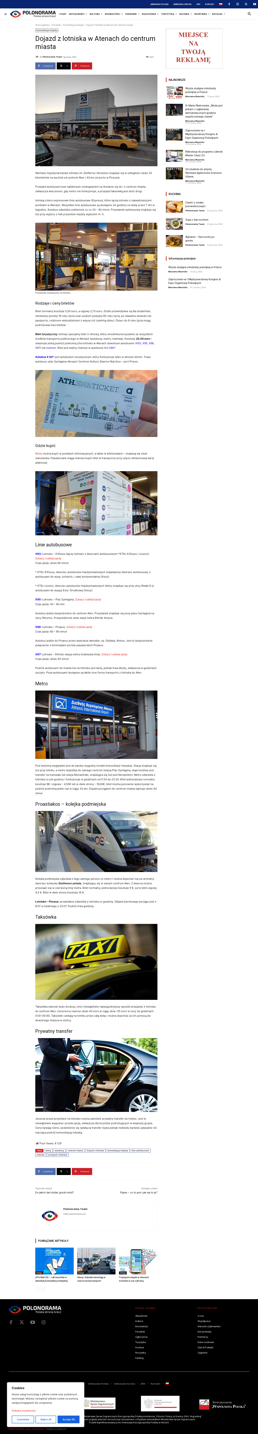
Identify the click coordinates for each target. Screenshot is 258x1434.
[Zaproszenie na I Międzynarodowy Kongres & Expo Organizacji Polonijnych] (174, 135)
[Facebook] (229, 4)
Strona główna (42, 24)
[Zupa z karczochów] (174, 224)
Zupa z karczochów (196, 219)
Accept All (69, 1419)
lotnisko (41, 1154)
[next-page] (43, 1288)
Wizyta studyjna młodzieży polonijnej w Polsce (195, 267)
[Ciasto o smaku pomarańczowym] (174, 207)
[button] (249, 14)
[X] (246, 4)
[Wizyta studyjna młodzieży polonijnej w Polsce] (174, 93)
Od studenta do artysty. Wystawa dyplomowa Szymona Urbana (203, 173)
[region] (45, 1404)
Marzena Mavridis (194, 96)
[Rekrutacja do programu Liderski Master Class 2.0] (174, 156)
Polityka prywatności (24, 1410)
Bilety (38, 453)
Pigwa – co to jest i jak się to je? (138, 1192)
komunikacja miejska (117, 1150)
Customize (23, 1419)
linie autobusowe (140, 1150)
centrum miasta (75, 1150)
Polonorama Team (52, 56)
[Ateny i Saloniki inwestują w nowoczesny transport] (96, 1261)
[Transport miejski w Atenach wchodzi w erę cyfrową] (138, 1261)
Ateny (48, 1150)
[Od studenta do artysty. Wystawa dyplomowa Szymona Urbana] (174, 173)
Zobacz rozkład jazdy (48, 558)
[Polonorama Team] (37, 57)
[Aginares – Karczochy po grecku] (174, 241)
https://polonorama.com (74, 1214)
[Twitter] (21, 1322)
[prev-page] (37, 1288)
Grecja (39, 1273)
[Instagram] (237, 4)
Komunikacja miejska (73, 24)
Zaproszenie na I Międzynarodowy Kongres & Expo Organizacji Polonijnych (201, 134)
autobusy (59, 1150)
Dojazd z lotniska (95, 1150)
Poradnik (56, 24)
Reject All (46, 1419)
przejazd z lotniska (57, 1154)
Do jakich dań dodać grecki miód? (54, 1192)
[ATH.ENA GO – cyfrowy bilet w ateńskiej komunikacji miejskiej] (54, 1261)
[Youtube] (254, 4)
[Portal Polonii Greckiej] (33, 14)
